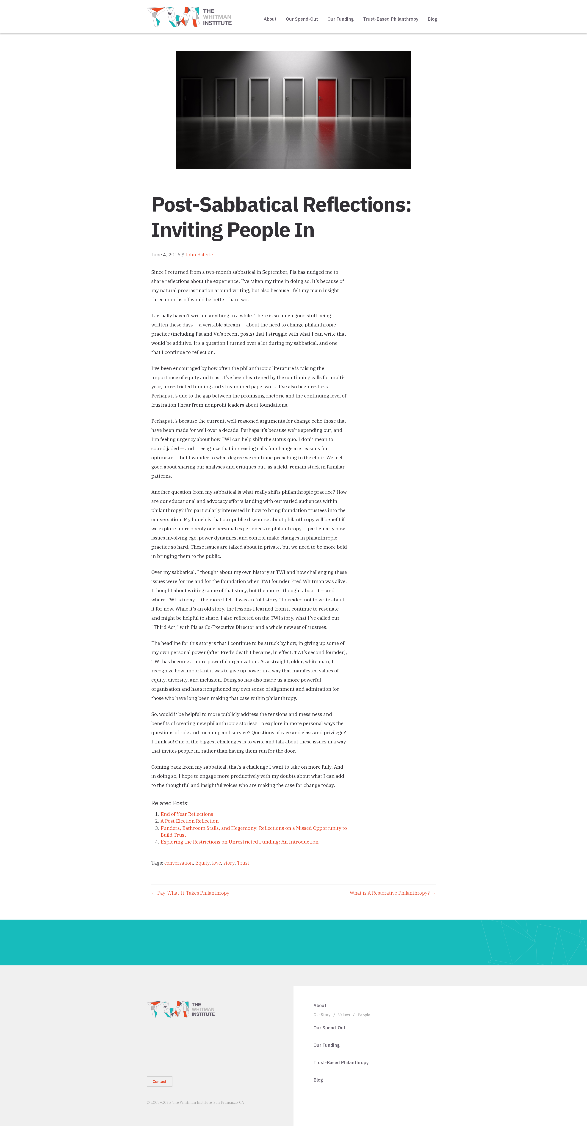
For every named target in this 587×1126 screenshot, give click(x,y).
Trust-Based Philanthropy (390, 19)
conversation (178, 863)
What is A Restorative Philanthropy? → (393, 893)
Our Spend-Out (302, 19)
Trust (243, 863)
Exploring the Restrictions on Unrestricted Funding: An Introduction (239, 841)
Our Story (321, 1014)
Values (344, 1014)
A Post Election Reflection (190, 821)
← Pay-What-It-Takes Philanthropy (190, 893)
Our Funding (340, 19)
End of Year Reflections (187, 814)
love (216, 863)
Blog (432, 19)
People (364, 1014)
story (229, 863)
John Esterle (199, 254)
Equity (202, 863)
